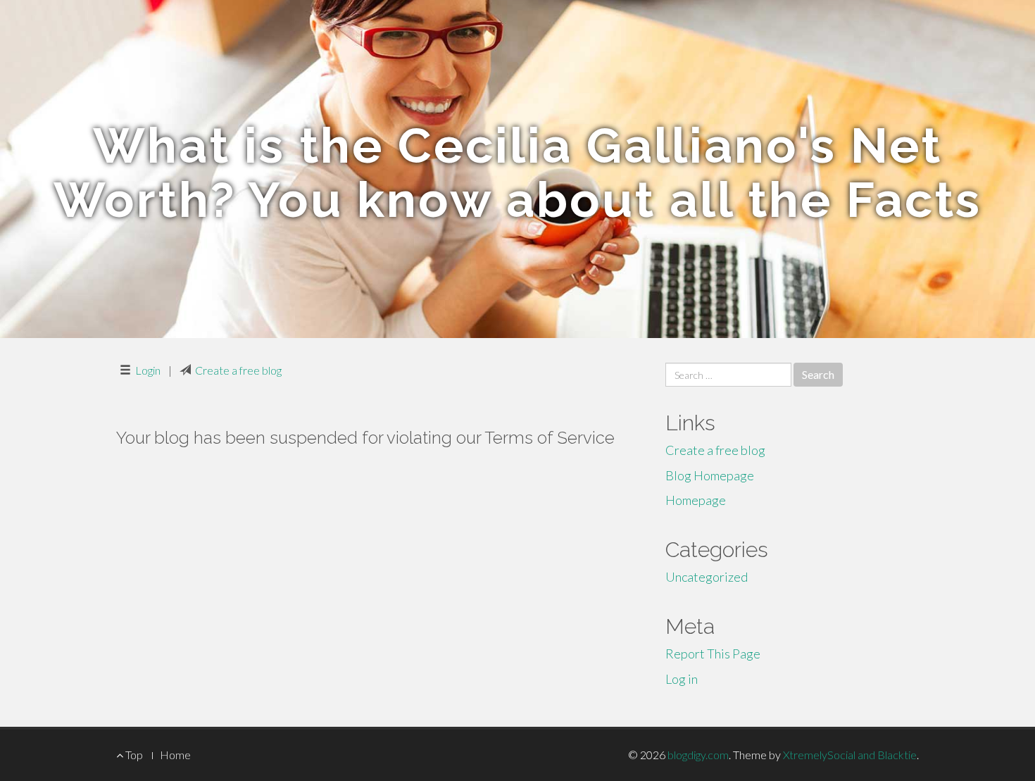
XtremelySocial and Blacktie (850, 754)
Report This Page (712, 653)
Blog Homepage (709, 475)
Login (148, 370)
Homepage (695, 500)
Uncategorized (706, 577)
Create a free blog (238, 370)
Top (133, 754)
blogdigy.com (698, 754)
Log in (681, 679)
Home (175, 754)
